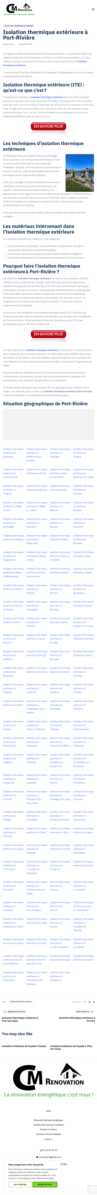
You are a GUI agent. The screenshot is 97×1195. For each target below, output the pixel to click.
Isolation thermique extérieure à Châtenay (36, 758)
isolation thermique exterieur (18, 26)
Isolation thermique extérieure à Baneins (83, 506)
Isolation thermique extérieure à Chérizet (13, 795)
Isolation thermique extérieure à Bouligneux (83, 589)
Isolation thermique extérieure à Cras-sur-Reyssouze (83, 906)
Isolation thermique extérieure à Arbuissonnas (13, 473)
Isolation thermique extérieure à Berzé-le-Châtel (60, 556)
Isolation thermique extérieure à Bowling (60, 605)
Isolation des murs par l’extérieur (48, 1125)
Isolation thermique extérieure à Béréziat (83, 539)
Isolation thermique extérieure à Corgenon (60, 865)
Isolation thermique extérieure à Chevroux (83, 795)
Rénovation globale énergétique (48, 1120)
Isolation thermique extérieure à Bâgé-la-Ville (13, 506)
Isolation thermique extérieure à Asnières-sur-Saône (83, 473)
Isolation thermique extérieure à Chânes (13, 725)
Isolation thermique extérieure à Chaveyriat (13, 779)
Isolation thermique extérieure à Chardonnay (13, 742)
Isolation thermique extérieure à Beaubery (36, 523)
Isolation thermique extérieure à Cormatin (13, 886)
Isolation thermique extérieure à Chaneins (83, 705)
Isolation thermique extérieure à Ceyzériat (36, 688)
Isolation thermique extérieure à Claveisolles (83, 815)
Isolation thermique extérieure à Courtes (60, 906)
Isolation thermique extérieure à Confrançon (13, 865)
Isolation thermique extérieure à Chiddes (13, 815)
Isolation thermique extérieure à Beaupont (83, 523)
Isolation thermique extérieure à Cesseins (13, 688)
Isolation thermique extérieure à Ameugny (60, 453)
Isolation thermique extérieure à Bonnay (60, 589)
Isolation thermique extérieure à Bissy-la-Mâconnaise (13, 572)
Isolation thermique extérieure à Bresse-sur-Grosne (83, 622)
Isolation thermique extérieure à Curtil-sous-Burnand (36, 959)
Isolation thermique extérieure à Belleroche (36, 539)
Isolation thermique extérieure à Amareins (13, 453)
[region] (33, 1175)
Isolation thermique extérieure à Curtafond (83, 943)
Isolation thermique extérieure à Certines (83, 672)
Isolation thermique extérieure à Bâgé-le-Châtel (36, 506)
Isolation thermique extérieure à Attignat (13, 490)
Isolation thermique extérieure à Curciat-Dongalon (60, 943)
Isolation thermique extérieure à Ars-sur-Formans (60, 473)
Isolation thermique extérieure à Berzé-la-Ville (36, 556)
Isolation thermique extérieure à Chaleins (83, 688)
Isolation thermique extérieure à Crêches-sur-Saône (13, 922)
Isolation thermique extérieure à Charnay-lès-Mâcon (60, 742)
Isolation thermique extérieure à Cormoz (60, 886)
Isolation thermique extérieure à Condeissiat (83, 849)
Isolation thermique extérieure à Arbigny (83, 453)
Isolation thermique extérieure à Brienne (13, 638)
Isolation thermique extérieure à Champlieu (60, 705)
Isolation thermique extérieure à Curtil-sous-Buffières (13, 959)
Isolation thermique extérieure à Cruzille (60, 922)
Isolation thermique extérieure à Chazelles (36, 779)
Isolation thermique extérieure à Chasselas (83, 742)
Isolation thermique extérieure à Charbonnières (83, 725)
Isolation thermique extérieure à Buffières (13, 655)
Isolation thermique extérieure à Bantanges (13, 523)
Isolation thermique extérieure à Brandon (36, 622)
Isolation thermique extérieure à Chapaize (60, 725)
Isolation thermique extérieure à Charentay (36, 742)
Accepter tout (45, 1184)
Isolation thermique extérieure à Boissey (36, 589)
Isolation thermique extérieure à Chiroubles (36, 815)
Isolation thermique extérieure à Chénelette (83, 779)
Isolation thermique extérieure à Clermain (13, 832)
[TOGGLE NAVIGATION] (79, 9)
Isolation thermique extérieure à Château (13, 758)
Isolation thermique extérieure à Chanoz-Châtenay (36, 725)
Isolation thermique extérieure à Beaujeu (60, 523)
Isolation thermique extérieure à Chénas (60, 779)
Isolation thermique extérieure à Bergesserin (13, 556)
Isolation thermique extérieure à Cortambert (83, 886)
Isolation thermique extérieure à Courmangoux (36, 906)
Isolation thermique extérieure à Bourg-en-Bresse (13, 605)
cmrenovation (8, 44)
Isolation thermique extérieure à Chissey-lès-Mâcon (60, 815)
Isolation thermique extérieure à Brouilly (60, 638)
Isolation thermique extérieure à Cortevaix (13, 906)
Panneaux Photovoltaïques (48, 1134)
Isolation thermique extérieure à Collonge (36, 849)
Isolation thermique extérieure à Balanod (60, 506)
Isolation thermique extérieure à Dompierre (60, 976)
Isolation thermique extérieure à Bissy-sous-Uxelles (36, 572)
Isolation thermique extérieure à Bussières (13, 672)
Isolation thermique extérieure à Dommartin (13, 976)
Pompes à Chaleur (48, 1129)
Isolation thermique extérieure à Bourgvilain (36, 605)
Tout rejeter (20, 1184)
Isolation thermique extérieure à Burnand (60, 655)
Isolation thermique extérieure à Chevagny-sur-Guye (60, 795)
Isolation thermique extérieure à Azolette (83, 490)
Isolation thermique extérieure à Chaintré (60, 688)
